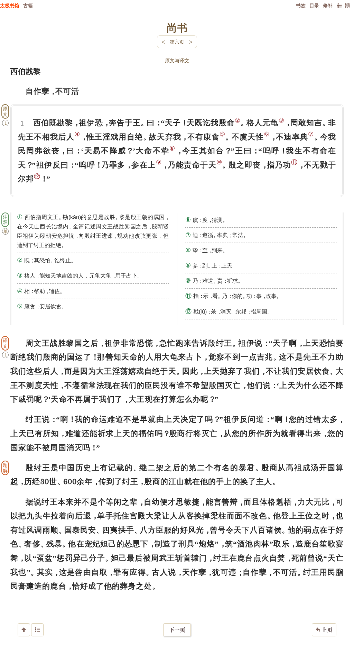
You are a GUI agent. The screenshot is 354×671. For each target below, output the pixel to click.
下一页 (177, 630)
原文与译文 (177, 60)
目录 (314, 5)
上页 (324, 630)
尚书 (177, 27)
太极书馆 (9, 5)
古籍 (28, 5)
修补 (328, 5)
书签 (301, 5)
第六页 (177, 42)
